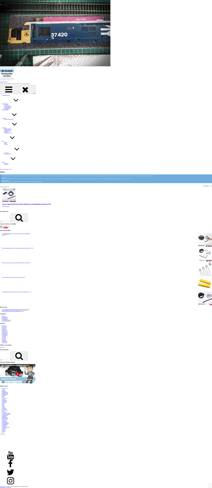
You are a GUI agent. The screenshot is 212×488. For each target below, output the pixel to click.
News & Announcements (6, 320)
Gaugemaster (4, 402)
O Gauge (3, 420)
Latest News (6, 104)
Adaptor (3, 390)
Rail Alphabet (4, 422)
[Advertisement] (33, 442)
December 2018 (5, 332)
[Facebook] (10, 467)
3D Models (6, 131)
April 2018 (4, 339)
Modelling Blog (5, 103)
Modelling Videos (5, 109)
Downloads (4, 127)
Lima (3, 411)
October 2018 (4, 333)
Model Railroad (5, 417)
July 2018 (4, 336)
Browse (5, 142)
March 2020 (4, 325)
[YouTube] (10, 459)
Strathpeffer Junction (3, 81)
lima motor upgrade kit (6, 414)
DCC (3, 397)
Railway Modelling (5, 423)
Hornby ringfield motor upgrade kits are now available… (12, 310)
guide (3, 403)
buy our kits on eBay (109, 178)
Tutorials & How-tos (8, 129)
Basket (5, 143)
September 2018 (5, 334)
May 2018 (4, 338)
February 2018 (4, 341)
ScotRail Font (4, 425)
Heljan (3, 404)
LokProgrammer (5, 415)
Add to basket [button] (6, 206)
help (3, 405)
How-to (3, 407)
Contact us (6, 163)
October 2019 (4, 326)
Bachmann (4, 391)
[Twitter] (10, 476)
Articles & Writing (7, 107)
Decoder (3, 399)
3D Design (4, 118)
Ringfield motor (5, 424)
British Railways (5, 394)
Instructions (4, 408)
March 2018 (4, 340)
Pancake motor (4, 421)
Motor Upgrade (5, 419)
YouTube (3, 431)
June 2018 (4, 337)
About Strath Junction (6, 95)
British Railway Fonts (8, 132)
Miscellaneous (6, 108)
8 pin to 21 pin (4, 388)
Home (1, 169)
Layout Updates (7, 105)
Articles (3, 316)
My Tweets (2, 347)
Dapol (3, 396)
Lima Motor (4, 412)
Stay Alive (4, 426)
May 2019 (4, 327)
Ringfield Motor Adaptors (8, 119)
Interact (3, 162)
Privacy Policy (2, 486)
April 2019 (4, 328)
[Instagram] (10, 484)
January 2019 (4, 331)
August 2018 (4, 335)
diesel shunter (4, 400)
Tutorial (3, 429)
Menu (34, 93)
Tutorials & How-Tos (8, 106)
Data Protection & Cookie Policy (5, 487)
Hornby (3, 406)
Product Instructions (7, 128)
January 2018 (4, 342)
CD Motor (4, 395)
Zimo (3, 432)
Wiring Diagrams (7, 130)
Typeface (3, 430)
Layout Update (4, 410)
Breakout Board (5, 392)
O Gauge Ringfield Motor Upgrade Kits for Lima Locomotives (13, 309)
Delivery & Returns (7, 153)
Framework (4, 401)
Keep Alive (4, 409)
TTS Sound (4, 428)
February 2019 (4, 330)
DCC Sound (4, 398)
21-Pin (3, 389)
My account (6, 152)
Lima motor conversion (6, 413)
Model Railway (5, 418)
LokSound (4, 416)
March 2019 (4, 329)
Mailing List (6, 164)
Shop (3, 141)
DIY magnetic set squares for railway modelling (10, 311)
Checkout (6, 144)
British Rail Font (5, 393)
